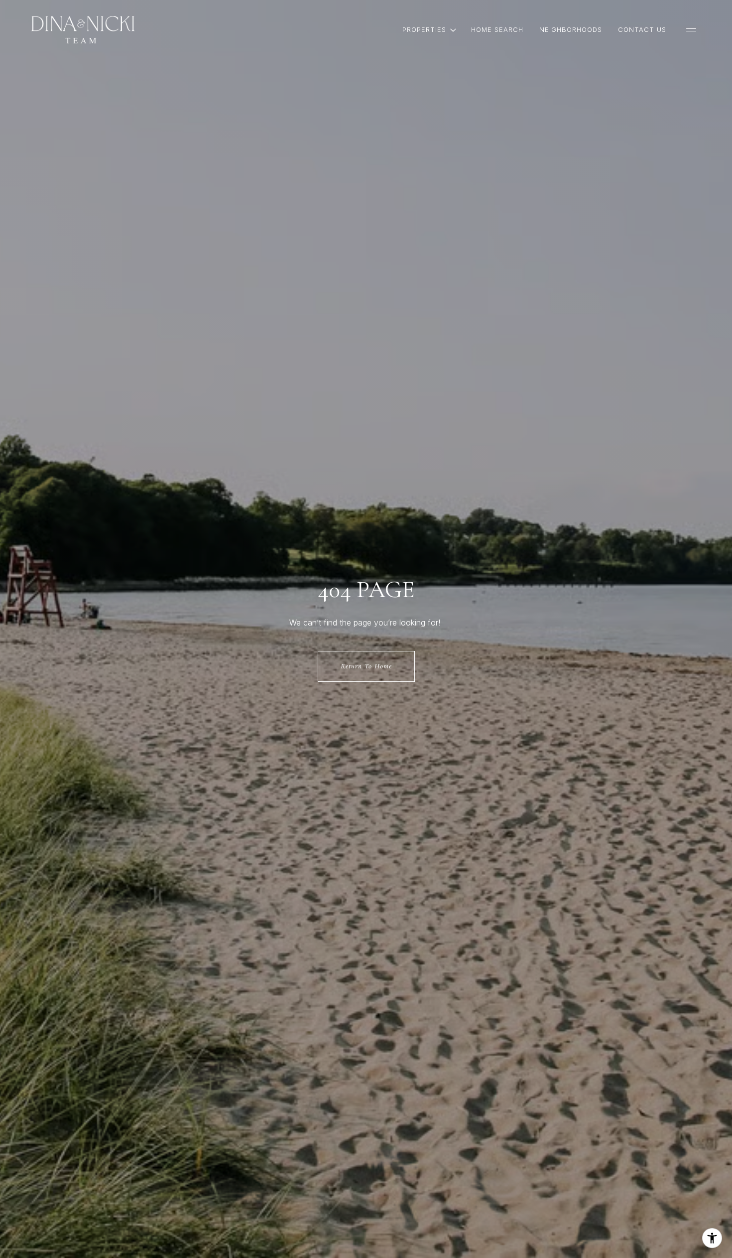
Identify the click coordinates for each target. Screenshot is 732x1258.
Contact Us (642, 29)
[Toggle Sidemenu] (691, 30)
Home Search (497, 29)
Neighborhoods (570, 29)
